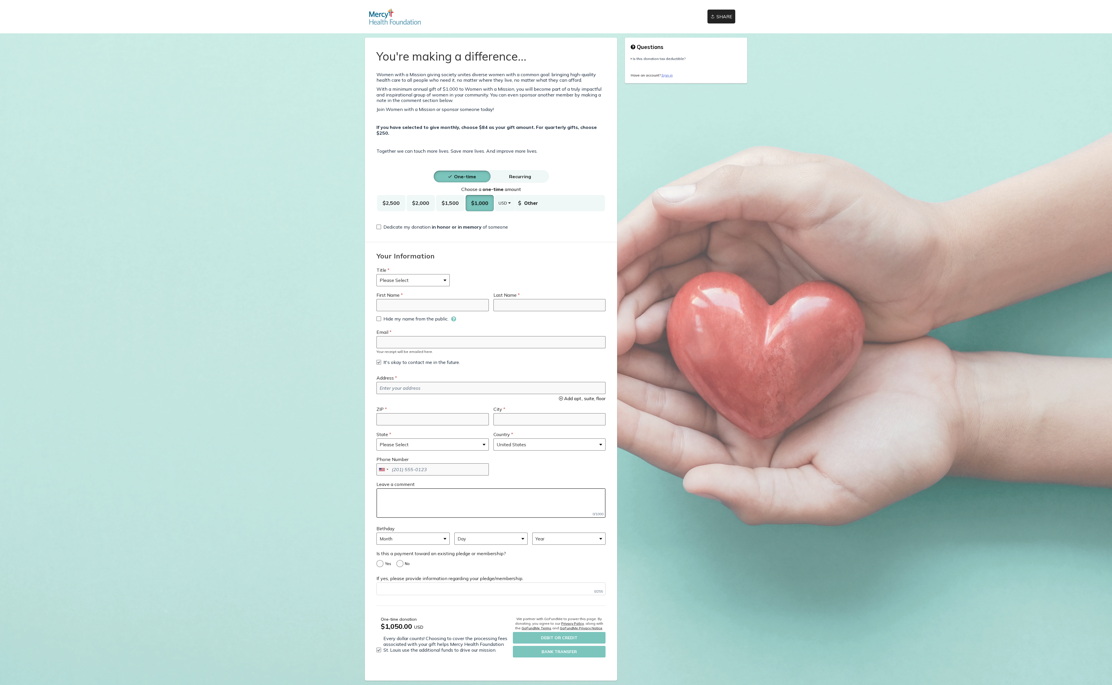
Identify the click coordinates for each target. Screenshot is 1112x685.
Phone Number (392, 459)
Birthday (385, 528)
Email (382, 332)
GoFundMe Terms (536, 628)
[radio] (465, 176)
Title (381, 270)
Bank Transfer (559, 651)
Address (385, 378)
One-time (465, 176)
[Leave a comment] (491, 503)
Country (501, 434)
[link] (395, 17)
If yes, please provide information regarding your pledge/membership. (449, 578)
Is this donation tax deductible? (659, 59)
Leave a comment (395, 484)
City (497, 409)
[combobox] (383, 469)
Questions (649, 46)
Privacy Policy (572, 623)
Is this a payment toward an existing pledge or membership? (441, 553)
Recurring (520, 176)
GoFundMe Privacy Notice (581, 628)
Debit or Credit (559, 637)
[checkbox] (442, 227)
